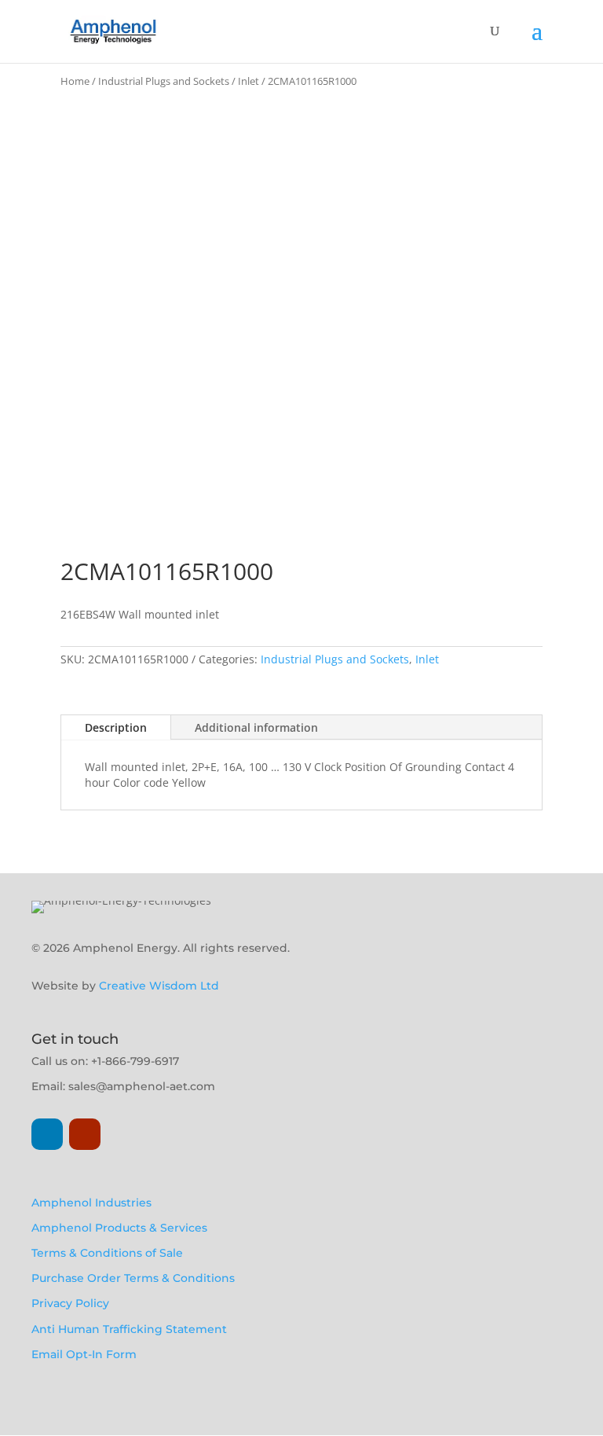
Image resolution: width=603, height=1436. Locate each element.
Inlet (248, 81)
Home (75, 81)
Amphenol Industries (91, 1202)
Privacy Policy (70, 1303)
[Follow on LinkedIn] (47, 1134)
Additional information (256, 727)
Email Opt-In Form (84, 1354)
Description (116, 727)
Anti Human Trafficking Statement (129, 1329)
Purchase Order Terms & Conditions (133, 1278)
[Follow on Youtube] (84, 1134)
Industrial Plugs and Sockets (163, 81)
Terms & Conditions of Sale (107, 1253)
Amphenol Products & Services (119, 1228)
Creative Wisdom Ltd (159, 986)
